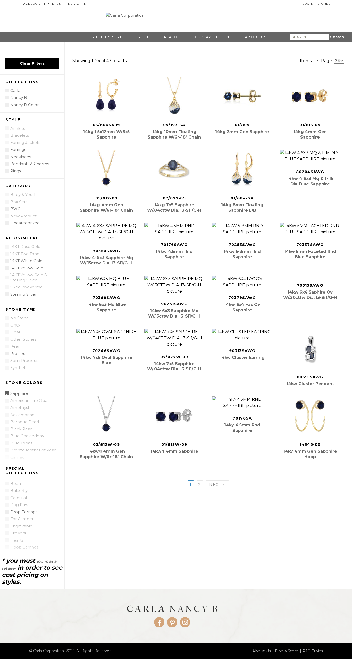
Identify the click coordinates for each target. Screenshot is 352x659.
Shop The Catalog (159, 37)
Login (308, 3)
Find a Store (286, 651)
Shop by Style (108, 37)
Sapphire (19, 393)
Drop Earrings (23, 511)
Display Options (212, 37)
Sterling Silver (23, 294)
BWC (15, 208)
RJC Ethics (313, 651)
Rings (15, 170)
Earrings (18, 149)
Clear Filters (32, 63)
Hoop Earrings (24, 547)
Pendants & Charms (29, 163)
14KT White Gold (26, 260)
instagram (77, 3)
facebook (30, 3)
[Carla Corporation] (176, 20)
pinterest (53, 3)
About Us (256, 37)
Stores (324, 3)
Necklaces (20, 156)
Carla (15, 90)
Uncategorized (25, 222)
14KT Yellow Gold (26, 268)
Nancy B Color (24, 104)
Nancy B (18, 97)
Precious (18, 353)
